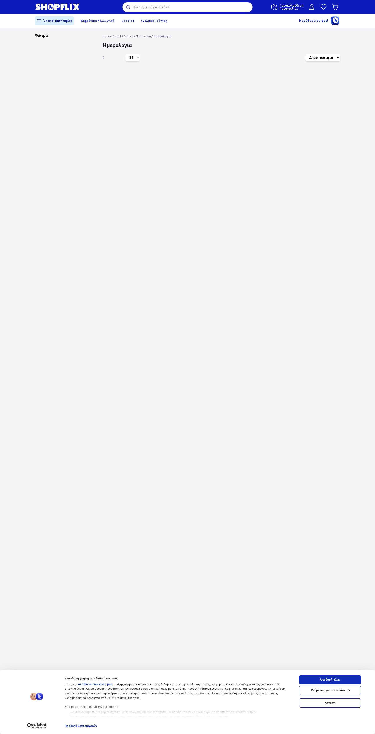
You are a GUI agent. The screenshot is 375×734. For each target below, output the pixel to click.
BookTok (128, 21)
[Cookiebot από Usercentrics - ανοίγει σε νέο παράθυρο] (37, 726)
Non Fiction (143, 36)
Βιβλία (107, 36)
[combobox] (187, 7)
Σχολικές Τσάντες (154, 21)
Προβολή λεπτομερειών (81, 725)
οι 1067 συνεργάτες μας (95, 684)
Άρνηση (330, 702)
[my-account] (312, 7)
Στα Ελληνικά (124, 36)
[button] (336, 7)
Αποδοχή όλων (330, 679)
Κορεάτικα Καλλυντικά (98, 21)
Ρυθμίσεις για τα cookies (328, 690)
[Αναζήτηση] (128, 7)
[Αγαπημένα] (323, 7)
